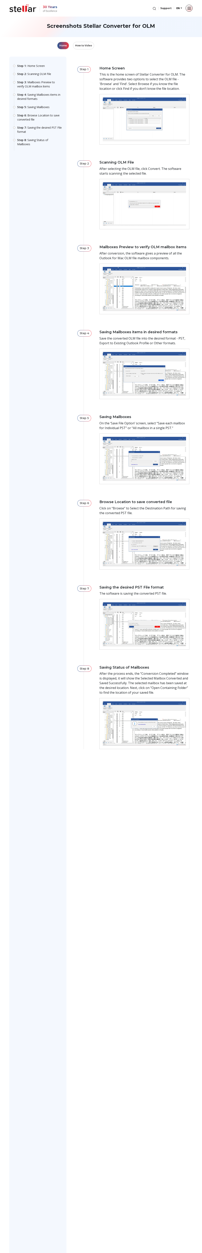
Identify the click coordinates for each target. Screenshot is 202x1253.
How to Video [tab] (83, 45)
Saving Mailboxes (33, 107)
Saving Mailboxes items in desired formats (38, 97)
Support (166, 8)
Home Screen (31, 66)
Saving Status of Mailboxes (32, 142)
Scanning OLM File (34, 74)
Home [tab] (63, 45)
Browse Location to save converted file (38, 117)
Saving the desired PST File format (39, 130)
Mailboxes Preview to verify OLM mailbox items (36, 84)
